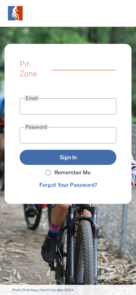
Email (32, 98)
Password (36, 127)
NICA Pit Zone (15, 13)
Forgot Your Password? (68, 185)
